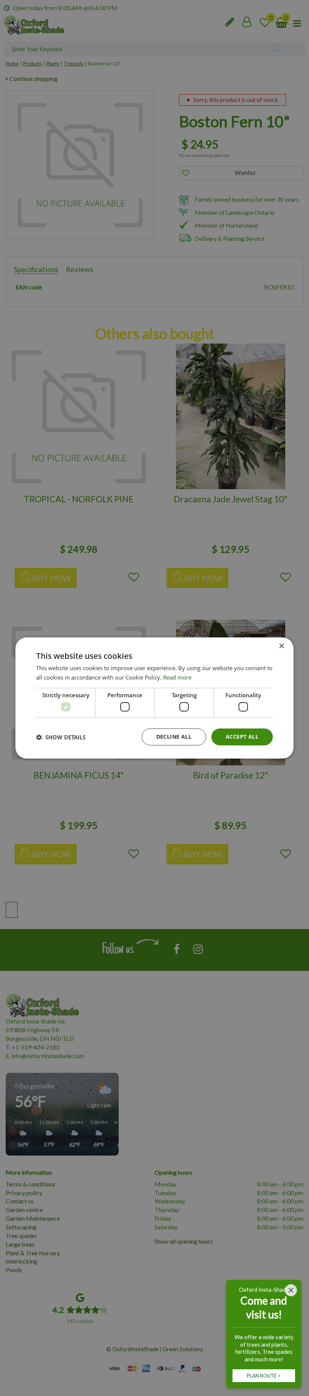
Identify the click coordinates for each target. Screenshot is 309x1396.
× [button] (281, 646)
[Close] (291, 1290)
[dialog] (154, 698)
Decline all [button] (173, 736)
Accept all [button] (242, 736)
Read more (177, 677)
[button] (61, 737)
